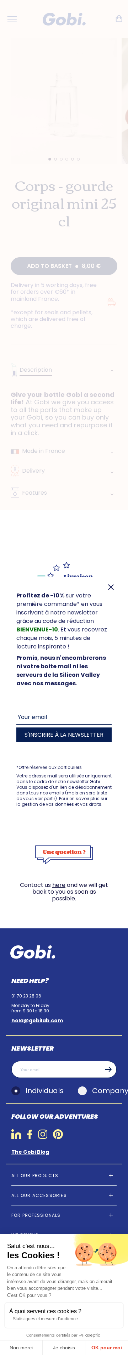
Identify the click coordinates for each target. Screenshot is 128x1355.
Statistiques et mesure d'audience (45, 1318)
